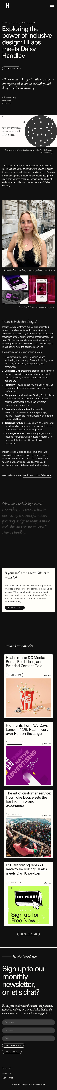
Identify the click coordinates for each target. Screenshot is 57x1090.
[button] (52, 5)
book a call (10, 1052)
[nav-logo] (7, 5)
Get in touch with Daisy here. (37, 475)
